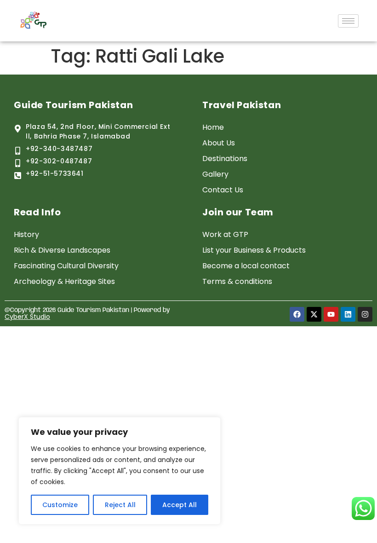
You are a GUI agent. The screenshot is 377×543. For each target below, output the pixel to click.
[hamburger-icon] (348, 21)
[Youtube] (331, 314)
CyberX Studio (27, 316)
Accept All (179, 504)
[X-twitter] (314, 314)
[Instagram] (365, 314)
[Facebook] (297, 314)
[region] (119, 471)
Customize (60, 504)
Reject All (120, 504)
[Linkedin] (348, 314)
